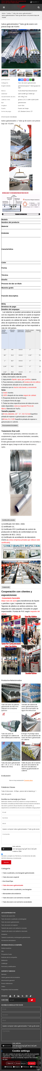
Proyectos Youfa (6, 954)
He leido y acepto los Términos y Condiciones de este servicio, (18, 857)
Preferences (26, 1067)
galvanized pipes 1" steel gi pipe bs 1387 (29, 87)
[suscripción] (32, 1000)
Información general (7, 980)
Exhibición (4, 960)
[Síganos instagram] (27, 996)
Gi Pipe (16, 791)
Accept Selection (21, 1063)
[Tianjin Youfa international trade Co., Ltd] (21, 7)
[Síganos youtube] (10, 996)
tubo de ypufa (6, 794)
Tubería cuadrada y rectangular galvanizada (15, 937)
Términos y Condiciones (14, 858)
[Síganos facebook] (14, 996)
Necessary (9, 1067)
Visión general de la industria (10, 977)
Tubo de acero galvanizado (21, 13)
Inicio (3, 13)
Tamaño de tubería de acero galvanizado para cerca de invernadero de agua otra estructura (29, 707)
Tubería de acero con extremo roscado (14, 928)
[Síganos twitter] (22, 996)
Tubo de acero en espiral (9, 925)
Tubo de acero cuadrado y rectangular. (14, 919)
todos (9, 13)
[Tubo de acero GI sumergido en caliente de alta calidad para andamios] (11, 722)
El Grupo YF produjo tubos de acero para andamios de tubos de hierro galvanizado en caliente (31, 737)
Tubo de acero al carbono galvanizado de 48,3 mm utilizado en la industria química (10, 707)
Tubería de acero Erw (8, 916)
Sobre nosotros (6, 948)
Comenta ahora (28, 780)
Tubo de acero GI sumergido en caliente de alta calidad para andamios (10, 736)
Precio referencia (7, 983)
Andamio (4, 934)
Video (3, 986)
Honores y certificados (8, 966)
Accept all (31, 1063)
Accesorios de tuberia (8, 940)
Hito (2, 951)
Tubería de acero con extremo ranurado (14, 931)
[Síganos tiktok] (31, 996)
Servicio (3, 974)
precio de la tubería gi (27, 791)
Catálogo (4, 963)
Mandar (6, 862)
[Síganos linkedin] (18, 996)
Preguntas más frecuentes (9, 990)
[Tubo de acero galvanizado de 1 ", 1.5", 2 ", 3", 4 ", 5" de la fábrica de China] (11, 751)
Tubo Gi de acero (7, 791)
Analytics (17, 1067)
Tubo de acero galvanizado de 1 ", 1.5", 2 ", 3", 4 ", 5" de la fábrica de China (10, 765)
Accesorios (7, 849)
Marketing (35, 1067)
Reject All (10, 1063)
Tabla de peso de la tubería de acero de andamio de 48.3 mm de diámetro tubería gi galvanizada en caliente (30, 767)
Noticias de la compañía (9, 957)
